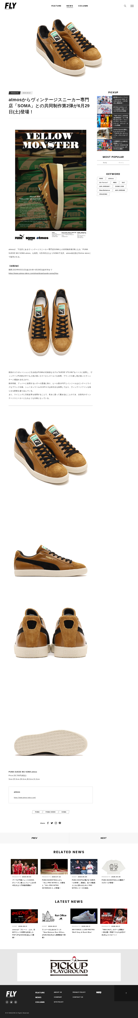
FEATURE (56, 6)
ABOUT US (58, 992)
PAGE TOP (126, 993)
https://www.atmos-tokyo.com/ (25, 797)
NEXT (104, 838)
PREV (35, 838)
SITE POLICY (59, 1002)
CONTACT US (78, 997)
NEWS (70, 6)
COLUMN (83, 6)
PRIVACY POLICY (79, 992)
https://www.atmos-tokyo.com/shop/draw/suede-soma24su (33, 273)
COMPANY (58, 997)
